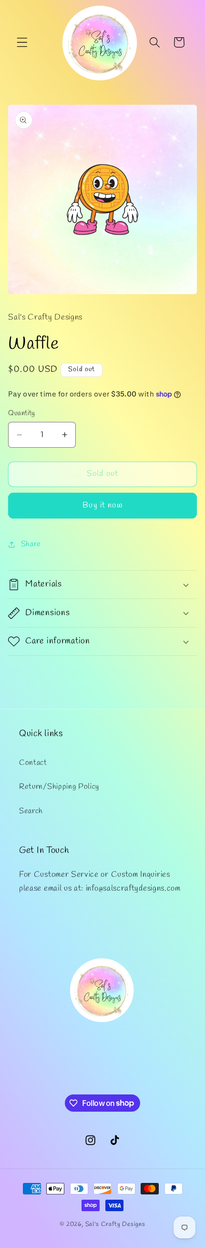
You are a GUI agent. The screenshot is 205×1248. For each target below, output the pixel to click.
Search (31, 811)
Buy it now (102, 505)
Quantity (21, 413)
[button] (22, 42)
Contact (33, 763)
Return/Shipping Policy (59, 787)
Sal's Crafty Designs (115, 1224)
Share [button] (31, 544)
